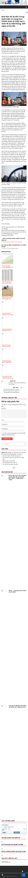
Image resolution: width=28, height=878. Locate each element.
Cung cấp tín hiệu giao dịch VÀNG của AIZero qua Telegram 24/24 (17, 706)
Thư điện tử (4, 424)
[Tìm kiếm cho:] (14, 444)
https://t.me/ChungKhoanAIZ (10, 248)
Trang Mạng (4, 428)
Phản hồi (3, 408)
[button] (26, 7)
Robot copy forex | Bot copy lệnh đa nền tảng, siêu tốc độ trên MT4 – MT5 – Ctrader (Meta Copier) (17, 477)
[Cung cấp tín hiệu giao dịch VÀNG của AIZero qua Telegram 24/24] (4, 816)
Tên (2, 420)
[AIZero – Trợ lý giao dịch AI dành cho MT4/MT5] (4, 701)
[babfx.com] (14, 4)
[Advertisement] (14, 869)
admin (4, 29)
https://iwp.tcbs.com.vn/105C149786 (12, 242)
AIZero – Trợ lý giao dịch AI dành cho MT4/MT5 (17, 591)
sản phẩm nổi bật (7, 472)
